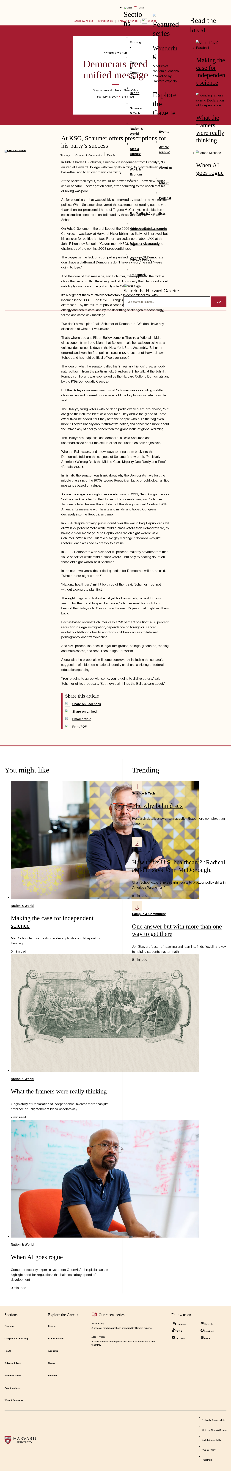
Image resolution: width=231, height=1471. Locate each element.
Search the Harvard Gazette (151, 290)
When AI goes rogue (37, 1257)
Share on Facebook (86, 704)
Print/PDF (79, 726)
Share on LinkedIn (85, 711)
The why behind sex (157, 805)
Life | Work (98, 1336)
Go (219, 301)
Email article (81, 719)
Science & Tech (143, 793)
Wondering (97, 1323)
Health (137, 850)
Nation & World (22, 905)
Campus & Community (149, 914)
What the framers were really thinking (59, 1091)
